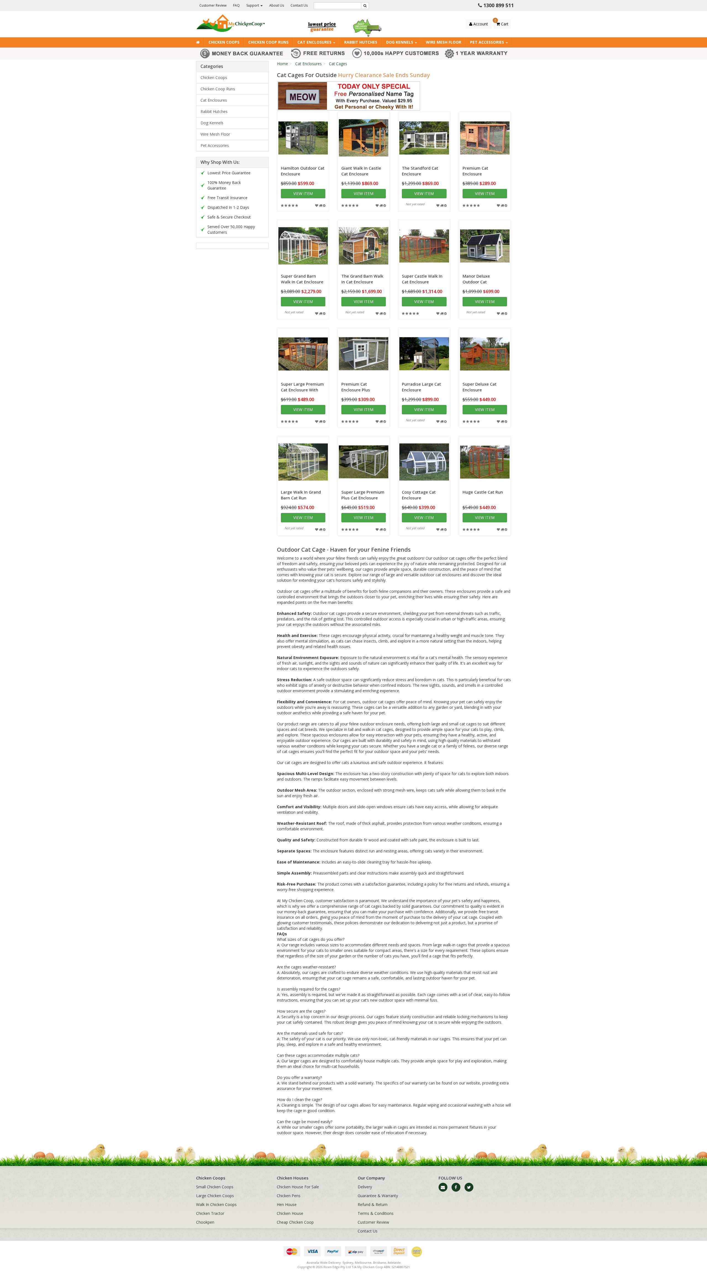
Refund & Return (372, 1204)
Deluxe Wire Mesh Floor (35, 1250)
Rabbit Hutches (360, 42)
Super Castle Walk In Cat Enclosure (422, 279)
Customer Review (212, 5)
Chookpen (205, 1222)
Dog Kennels (400, 42)
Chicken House (290, 1213)
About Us (276, 5)
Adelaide (394, 1262)
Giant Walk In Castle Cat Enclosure (361, 171)
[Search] (365, 5)
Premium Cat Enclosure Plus (355, 387)
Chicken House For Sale (298, 1186)
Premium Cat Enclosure (475, 171)
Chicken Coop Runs (268, 42)
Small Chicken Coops (214, 1186)
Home (282, 63)
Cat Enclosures (315, 42)
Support (253, 5)
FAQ (236, 5)
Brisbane (379, 1262)
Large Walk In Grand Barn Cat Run (301, 495)
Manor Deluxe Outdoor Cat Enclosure (476, 281)
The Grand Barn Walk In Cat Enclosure (362, 279)
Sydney (347, 1262)
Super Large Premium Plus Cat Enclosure (362, 495)
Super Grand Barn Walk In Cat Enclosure (302, 279)
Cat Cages (338, 63)
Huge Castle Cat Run (483, 492)
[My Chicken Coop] (230, 22)
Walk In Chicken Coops (216, 1204)
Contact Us (299, 5)
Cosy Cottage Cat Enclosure (419, 495)
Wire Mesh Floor (443, 42)
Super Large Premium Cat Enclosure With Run (302, 389)
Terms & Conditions (376, 1213)
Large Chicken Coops (215, 1195)
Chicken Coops (224, 42)
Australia (313, 1262)
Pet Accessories (487, 42)
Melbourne (363, 1262)
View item (303, 193)
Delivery (365, 1186)
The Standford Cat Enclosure (420, 171)
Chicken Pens (288, 1195)
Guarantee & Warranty (378, 1195)
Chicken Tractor (210, 1213)
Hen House (287, 1204)
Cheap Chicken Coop (295, 1222)
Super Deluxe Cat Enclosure (480, 387)
